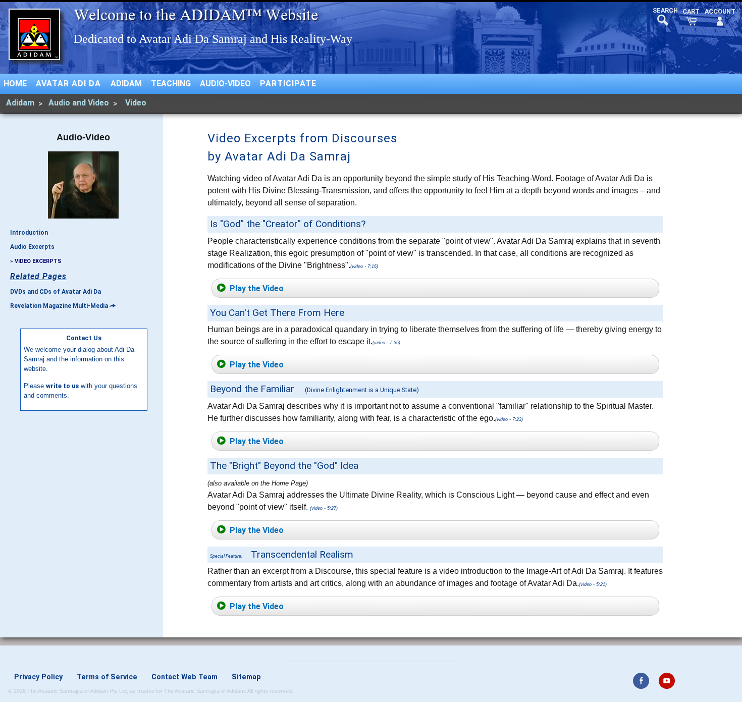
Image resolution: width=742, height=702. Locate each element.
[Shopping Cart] (691, 17)
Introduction (29, 232)
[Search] (662, 16)
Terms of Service (107, 677)
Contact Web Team (184, 677)
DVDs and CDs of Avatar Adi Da (55, 291)
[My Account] (720, 17)
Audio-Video (225, 83)
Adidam (126, 83)
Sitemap (246, 677)
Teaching (171, 83)
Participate (288, 83)
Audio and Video (78, 102)
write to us (62, 386)
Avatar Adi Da (68, 83)
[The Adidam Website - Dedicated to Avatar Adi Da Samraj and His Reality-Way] (34, 34)
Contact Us (83, 338)
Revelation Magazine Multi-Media (59, 305)
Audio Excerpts (32, 246)
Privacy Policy (38, 677)
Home (15, 83)
